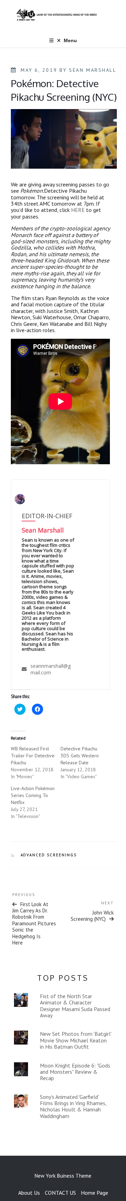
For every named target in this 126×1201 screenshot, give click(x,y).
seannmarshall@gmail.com (50, 669)
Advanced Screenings (49, 854)
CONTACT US (60, 1192)
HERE (78, 209)
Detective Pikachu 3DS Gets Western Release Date (80, 755)
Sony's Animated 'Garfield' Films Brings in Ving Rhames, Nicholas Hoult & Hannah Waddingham (73, 1106)
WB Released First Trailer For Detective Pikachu (33, 755)
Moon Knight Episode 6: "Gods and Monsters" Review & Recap (75, 1072)
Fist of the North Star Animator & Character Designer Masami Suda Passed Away (75, 1006)
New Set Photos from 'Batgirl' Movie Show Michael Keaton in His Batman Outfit (75, 1040)
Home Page (94, 1192)
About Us (29, 1192)
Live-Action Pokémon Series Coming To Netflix (33, 795)
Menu (70, 40)
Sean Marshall (92, 70)
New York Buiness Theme (63, 1175)
